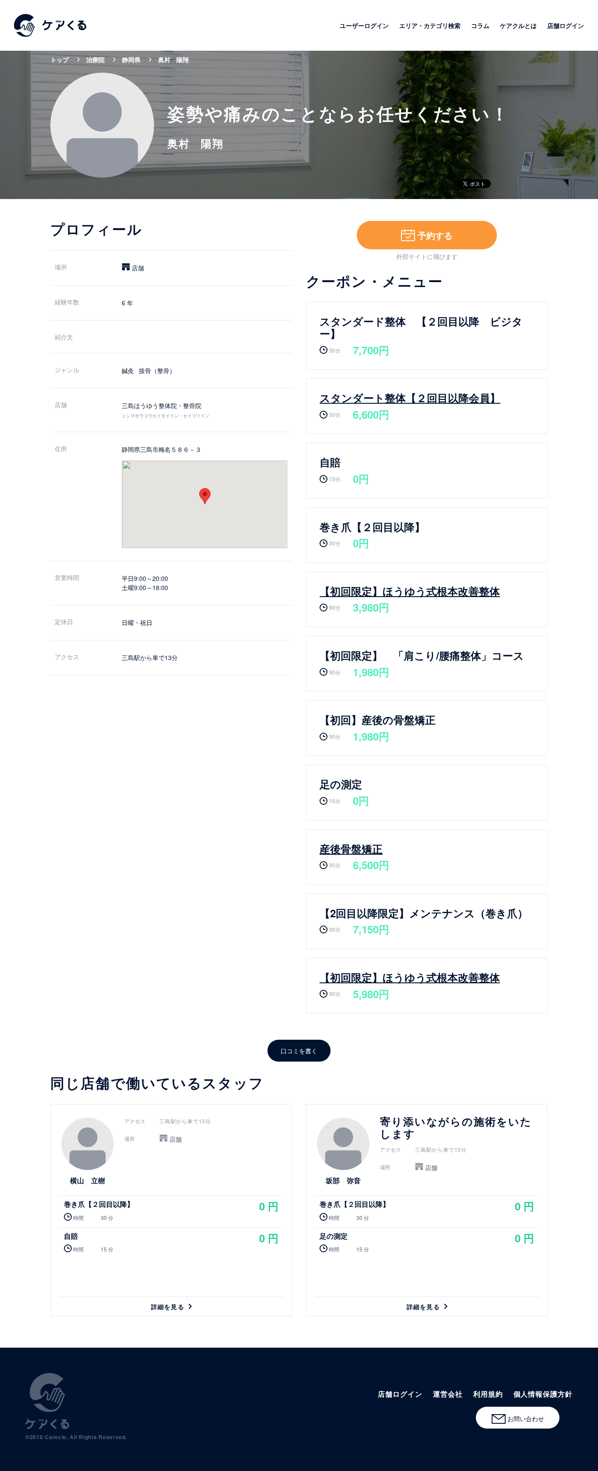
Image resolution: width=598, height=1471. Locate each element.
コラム (480, 25)
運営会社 (448, 1394)
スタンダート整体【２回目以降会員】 (410, 397)
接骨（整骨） (157, 370)
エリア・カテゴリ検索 (430, 25)
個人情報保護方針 (543, 1394)
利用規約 (488, 1394)
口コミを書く (299, 1050)
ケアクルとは (518, 25)
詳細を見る (171, 1210)
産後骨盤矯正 (351, 848)
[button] (205, 496)
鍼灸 (128, 370)
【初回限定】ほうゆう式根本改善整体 (410, 591)
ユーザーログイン (364, 25)
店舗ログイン (565, 25)
